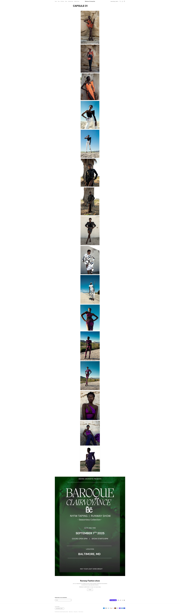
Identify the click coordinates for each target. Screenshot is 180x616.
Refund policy (71, 611)
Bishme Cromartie (59, 611)
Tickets (90, 589)
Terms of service (80, 611)
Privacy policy (76, 611)
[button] (120, 1)
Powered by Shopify (65, 611)
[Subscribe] (71, 600)
